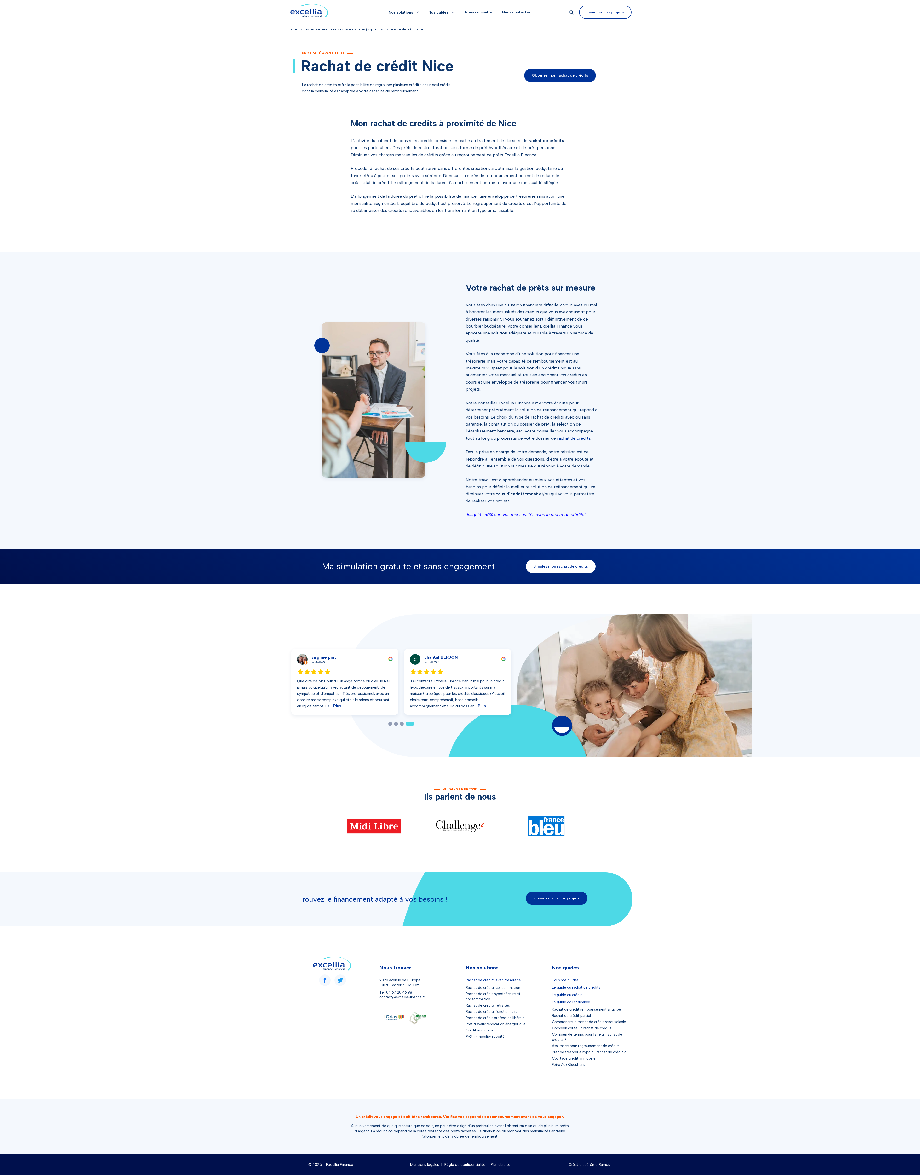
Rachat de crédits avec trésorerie (493, 980)
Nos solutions (401, 12)
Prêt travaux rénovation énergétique (496, 1024)
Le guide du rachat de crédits (576, 987)
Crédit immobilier (480, 1030)
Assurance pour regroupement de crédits (586, 1046)
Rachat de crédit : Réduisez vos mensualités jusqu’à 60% (344, 29)
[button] (392, 724)
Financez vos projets (605, 12)
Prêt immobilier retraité (485, 1036)
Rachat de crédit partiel (571, 1016)
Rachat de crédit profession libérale (495, 1018)
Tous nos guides (565, 980)
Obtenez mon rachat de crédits (560, 75)
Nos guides (438, 12)
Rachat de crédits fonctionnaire (492, 1011)
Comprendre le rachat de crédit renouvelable (589, 1022)
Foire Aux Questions (568, 1064)
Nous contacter (516, 12)
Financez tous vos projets (557, 898)
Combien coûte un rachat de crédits (581, 1028)
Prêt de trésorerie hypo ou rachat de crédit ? (589, 1052)
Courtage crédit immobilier (574, 1058)
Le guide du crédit (567, 995)
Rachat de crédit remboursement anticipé (586, 1009)
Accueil (293, 29)
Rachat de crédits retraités (488, 1005)
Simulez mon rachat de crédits (561, 566)
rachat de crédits (573, 438)
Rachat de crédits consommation (493, 987)
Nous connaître (479, 12)
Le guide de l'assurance (571, 1002)
